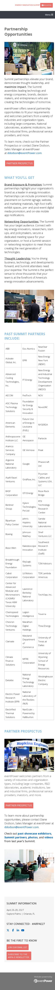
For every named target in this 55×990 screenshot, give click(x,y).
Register (47, 5)
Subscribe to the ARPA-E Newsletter (18, 956)
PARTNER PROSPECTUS (19, 163)
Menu (48, 14)
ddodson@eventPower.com (24, 153)
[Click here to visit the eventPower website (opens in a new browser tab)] (43, 982)
